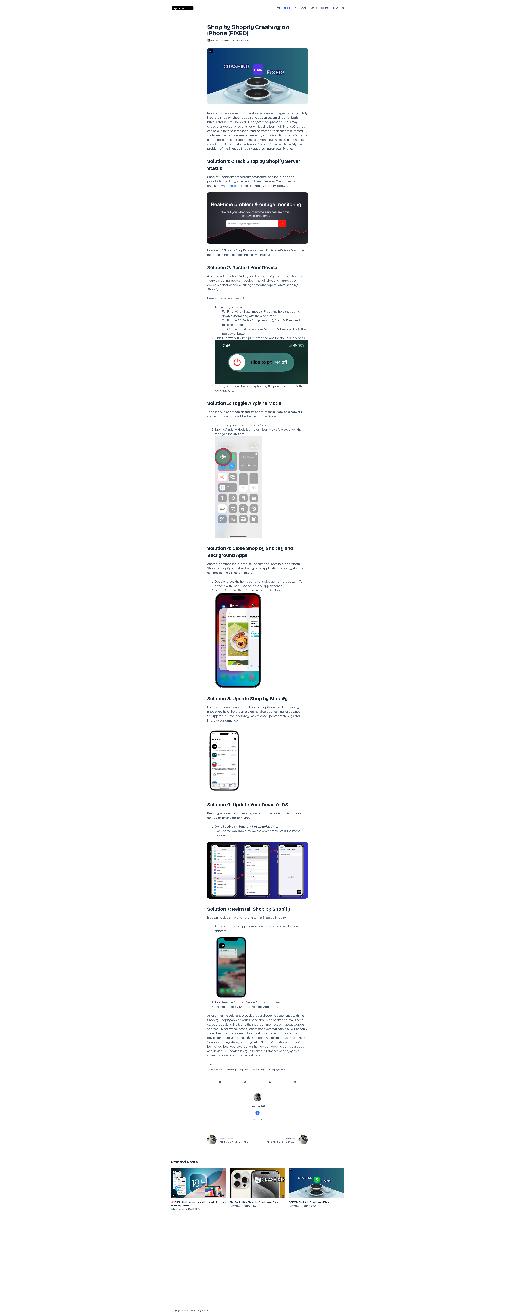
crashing (231, 1069)
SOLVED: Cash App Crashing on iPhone (310, 1202)
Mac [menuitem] (296, 8)
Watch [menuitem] (304, 8)
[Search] (343, 8)
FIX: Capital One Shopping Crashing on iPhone (255, 1202)
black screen (215, 1069)
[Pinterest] (270, 1082)
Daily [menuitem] (335, 8)
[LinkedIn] (295, 1082)
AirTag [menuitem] (314, 8)
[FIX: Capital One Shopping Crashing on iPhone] (257, 1183)
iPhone (246, 40)
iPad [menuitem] (278, 8)
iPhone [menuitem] (287, 8)
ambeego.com (200, 1310)
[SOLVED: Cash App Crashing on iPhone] (316, 1183)
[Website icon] (257, 1113)
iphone (244, 1069)
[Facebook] (219, 1082)
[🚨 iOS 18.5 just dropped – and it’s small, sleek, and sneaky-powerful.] (198, 1183)
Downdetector (226, 185)
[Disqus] (257, 1258)
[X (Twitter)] (245, 1082)
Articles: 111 (257, 1120)
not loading (258, 1069)
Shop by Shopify (277, 1069)
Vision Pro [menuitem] (325, 8)
